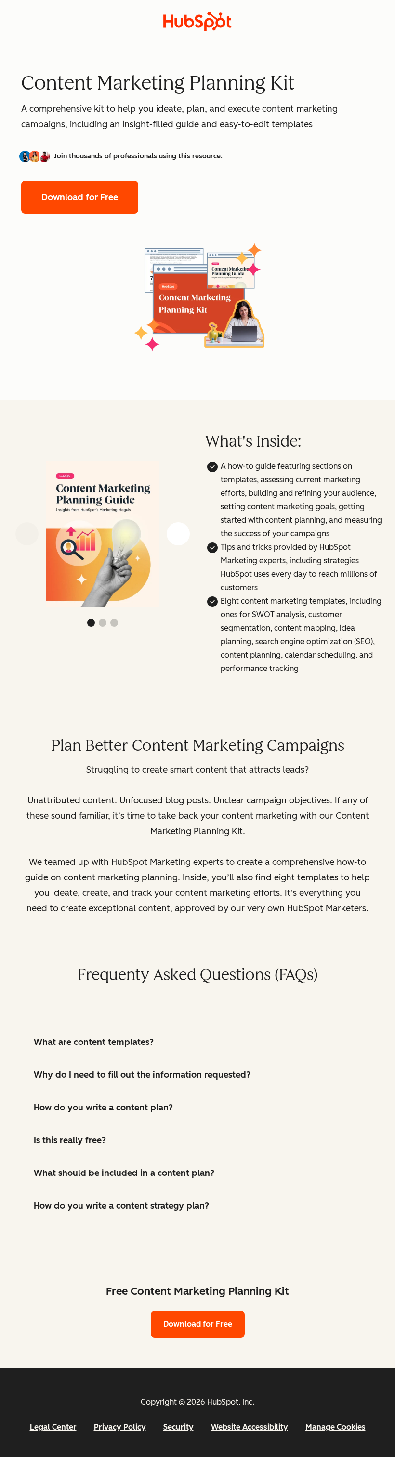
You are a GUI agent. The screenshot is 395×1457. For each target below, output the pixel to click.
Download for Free (79, 197)
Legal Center (53, 1426)
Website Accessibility (249, 1426)
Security (178, 1426)
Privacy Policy (120, 1426)
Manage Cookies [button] (335, 1426)
